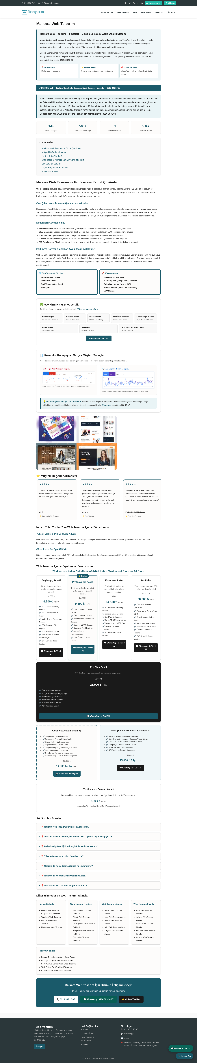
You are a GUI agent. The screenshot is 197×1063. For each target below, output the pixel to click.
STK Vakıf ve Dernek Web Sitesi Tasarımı (58, 964)
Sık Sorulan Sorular (51, 164)
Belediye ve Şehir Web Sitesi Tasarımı (57, 960)
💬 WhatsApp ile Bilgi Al (67, 773)
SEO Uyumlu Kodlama (114, 277)
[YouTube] (142, 3)
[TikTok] (138, 3)
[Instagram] (134, 3)
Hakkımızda (160, 12)
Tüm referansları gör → (87, 309)
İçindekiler (48, 142)
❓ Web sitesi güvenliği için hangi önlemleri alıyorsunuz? (70, 846)
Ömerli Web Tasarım (50, 910)
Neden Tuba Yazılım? (52, 156)
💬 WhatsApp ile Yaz (181, 1048)
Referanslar (146, 12)
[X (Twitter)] (130, 3)
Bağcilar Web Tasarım (50, 914)
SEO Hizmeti (109, 291)
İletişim (171, 12)
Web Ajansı (46, 287)
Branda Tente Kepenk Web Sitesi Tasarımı (59, 957)
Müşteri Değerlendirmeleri (54, 152)
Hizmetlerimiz (107, 12)
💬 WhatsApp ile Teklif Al (51, 652)
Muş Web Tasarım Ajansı (115, 917)
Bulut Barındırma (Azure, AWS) (117, 284)
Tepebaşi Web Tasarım (51, 917)
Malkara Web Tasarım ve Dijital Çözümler (61, 148)
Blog (135, 12)
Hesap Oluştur (154, 3)
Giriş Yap (171, 3)
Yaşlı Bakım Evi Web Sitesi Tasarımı (56, 967)
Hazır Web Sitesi (48, 281)
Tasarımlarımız (123, 12)
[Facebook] (125, 3)
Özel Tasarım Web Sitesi (52, 284)
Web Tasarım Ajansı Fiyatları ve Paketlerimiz (63, 160)
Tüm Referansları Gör (98, 338)
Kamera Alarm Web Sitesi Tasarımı (56, 970)
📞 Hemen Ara (184, 1056)
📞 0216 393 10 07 (66, 999)
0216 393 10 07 (29, 3)
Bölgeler (84, 1044)
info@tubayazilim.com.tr (49, 3)
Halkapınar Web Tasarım (51, 927)
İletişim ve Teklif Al (50, 171)
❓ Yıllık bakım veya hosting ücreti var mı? (62, 856)
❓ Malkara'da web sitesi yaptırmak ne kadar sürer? (67, 866)
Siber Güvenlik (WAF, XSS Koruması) (120, 287)
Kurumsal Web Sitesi (50, 277)
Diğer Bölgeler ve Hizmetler (55, 168)
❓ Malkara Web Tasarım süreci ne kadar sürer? (65, 827)
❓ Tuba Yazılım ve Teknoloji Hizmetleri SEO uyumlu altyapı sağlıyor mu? (77, 836)
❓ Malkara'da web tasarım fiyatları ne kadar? (63, 876)
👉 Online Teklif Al (131, 999)
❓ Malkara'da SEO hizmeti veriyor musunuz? (64, 885)
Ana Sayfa (85, 1029)
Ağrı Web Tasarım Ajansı (115, 927)
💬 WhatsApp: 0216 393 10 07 (98, 999)
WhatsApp (106, 405)
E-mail (127, 1038)
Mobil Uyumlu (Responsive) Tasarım (120, 281)
